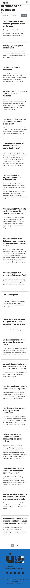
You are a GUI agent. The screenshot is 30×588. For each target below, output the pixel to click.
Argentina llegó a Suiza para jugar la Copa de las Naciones (15, 93)
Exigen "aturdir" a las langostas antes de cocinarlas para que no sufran (12, 437)
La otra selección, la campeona (11, 68)
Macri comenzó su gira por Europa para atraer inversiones (14, 410)
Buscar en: (4, 13)
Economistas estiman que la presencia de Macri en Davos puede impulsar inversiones (15, 520)
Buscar (24, 15)
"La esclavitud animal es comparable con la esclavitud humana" (13, 145)
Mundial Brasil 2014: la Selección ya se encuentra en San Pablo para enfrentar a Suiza (15, 242)
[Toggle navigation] (27, 2)
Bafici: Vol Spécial (10, 294)
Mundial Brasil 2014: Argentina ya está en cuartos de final (12, 177)
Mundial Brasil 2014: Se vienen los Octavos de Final (14, 274)
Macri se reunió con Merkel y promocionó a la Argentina (15, 387)
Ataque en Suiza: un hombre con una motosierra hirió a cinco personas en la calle (15, 496)
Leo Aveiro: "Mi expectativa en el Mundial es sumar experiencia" (14, 121)
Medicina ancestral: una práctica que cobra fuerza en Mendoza (14, 23)
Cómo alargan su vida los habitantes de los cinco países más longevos (13, 470)
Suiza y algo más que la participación (13, 46)
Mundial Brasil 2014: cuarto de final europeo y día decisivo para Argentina (14, 211)
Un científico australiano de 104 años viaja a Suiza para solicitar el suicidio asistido (15, 366)
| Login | (21, 583)
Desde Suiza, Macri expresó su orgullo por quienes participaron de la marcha (14, 321)
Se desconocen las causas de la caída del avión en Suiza (14, 342)
